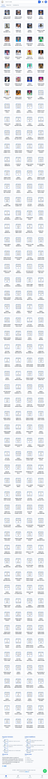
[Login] (42, 2)
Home (3, 5)
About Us (8, 5)
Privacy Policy (30, 760)
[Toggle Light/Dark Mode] (46, 2)
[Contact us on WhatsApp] (45, 771)
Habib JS (27, 771)
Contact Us (16, 5)
